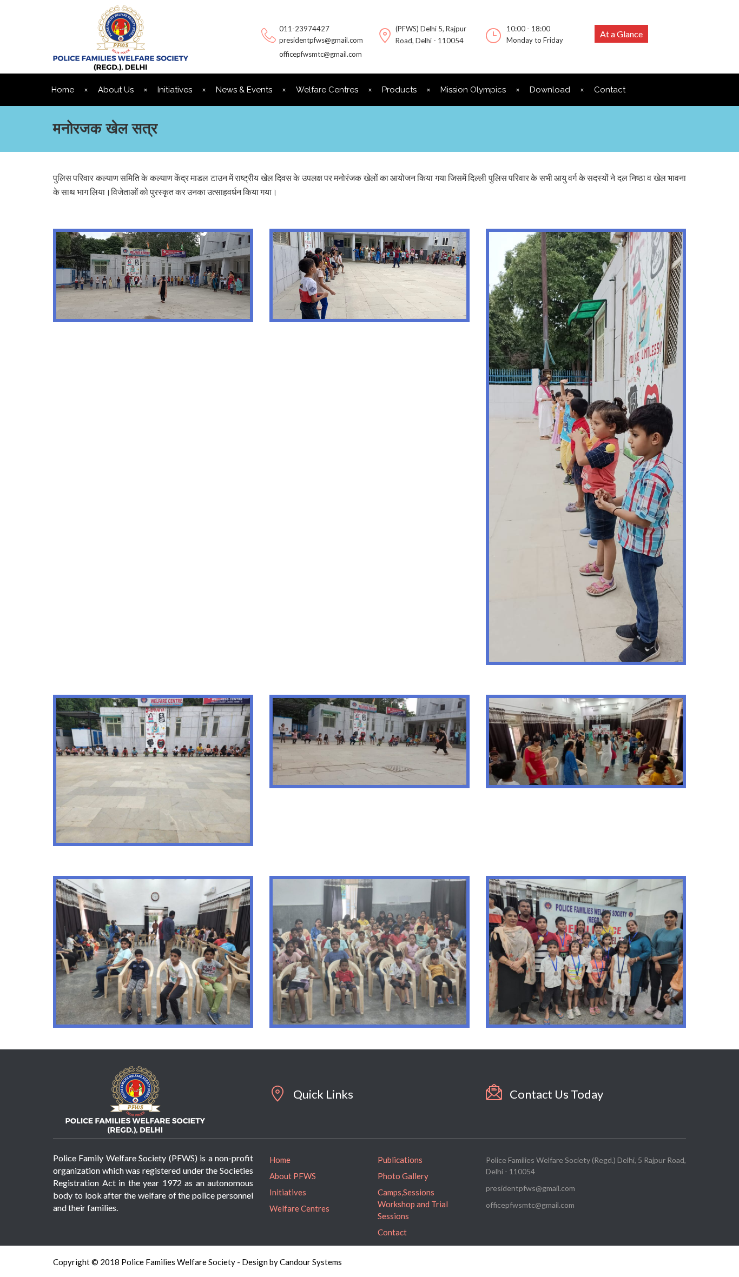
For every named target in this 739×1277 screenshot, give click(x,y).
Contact (609, 90)
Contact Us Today (556, 1094)
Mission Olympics (473, 90)
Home (62, 90)
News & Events (244, 90)
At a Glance (621, 34)
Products (399, 90)
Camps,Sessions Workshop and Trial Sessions (413, 1204)
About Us (116, 90)
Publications (400, 1160)
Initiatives (174, 90)
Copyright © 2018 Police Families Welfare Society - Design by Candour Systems (197, 1262)
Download (550, 90)
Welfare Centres (327, 90)
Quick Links (323, 1094)
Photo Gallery (403, 1176)
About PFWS (292, 1176)
